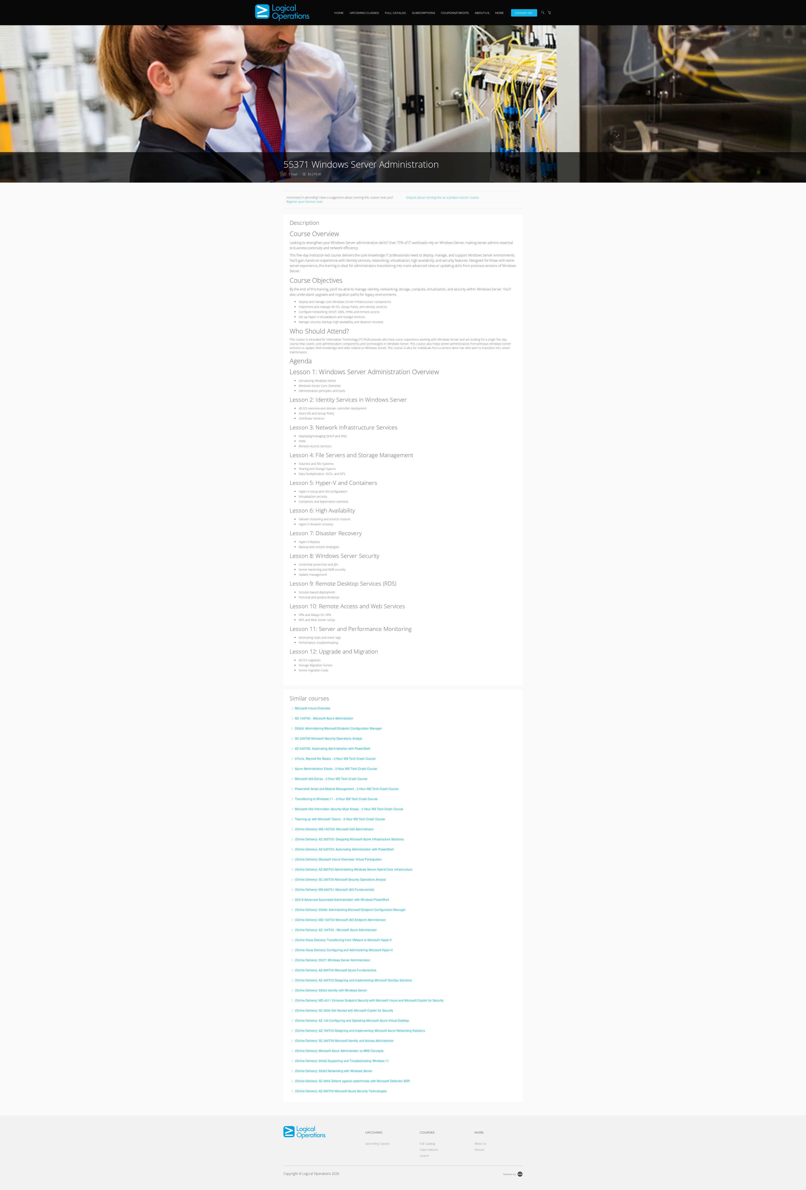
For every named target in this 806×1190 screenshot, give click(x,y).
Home (339, 12)
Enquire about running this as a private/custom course (442, 197)
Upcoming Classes (364, 12)
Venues (479, 1150)
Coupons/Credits (455, 12)
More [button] (499, 12)
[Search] (542, 12)
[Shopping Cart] (549, 12)
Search (424, 1156)
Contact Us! (524, 12)
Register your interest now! (305, 202)
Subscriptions (423, 12)
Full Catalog (395, 12)
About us (482, 12)
